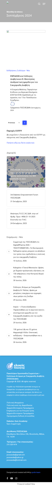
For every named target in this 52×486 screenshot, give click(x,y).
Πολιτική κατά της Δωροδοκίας (19, 405)
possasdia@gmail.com (16, 455)
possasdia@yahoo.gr (15, 457)
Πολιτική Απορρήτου (15, 403)
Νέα (28, 70)
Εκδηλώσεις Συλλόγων (16, 70)
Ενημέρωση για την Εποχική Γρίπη (20, 411)
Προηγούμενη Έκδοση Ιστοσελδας (20, 416)
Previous (11, 123)
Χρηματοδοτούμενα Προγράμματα (20, 408)
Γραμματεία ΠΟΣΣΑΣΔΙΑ (20, 108)
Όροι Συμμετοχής (17, 422)
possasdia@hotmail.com (16, 460)
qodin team (35, 472)
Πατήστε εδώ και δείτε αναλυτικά (20, 143)
